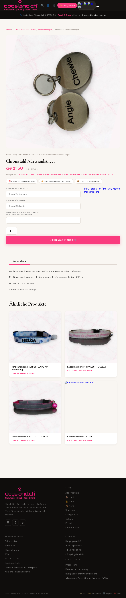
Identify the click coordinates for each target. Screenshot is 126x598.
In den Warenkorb (61, 240)
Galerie (69, 519)
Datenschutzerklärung (76, 569)
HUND (103, 175)
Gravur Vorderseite (17, 188)
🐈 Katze (70, 501)
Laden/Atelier (72, 527)
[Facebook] (15, 523)
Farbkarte (10, 545)
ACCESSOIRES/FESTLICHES (24, 29)
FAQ (7, 554)
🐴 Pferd (69, 505)
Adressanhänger (45, 29)
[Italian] (80, 6)
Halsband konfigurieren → (94, 15)
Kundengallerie (12, 563)
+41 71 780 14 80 (73, 550)
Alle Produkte (72, 492)
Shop (15, 154)
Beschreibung (19, 261)
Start (8, 29)
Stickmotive (11, 541)
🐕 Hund (69, 497)
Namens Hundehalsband (17, 571)
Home (8, 154)
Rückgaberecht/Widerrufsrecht (81, 573)
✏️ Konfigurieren (67, 5)
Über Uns (70, 510)
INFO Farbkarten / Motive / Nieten (102, 188)
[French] (86, 3)
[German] (90, 3)
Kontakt (69, 523)
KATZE (110, 175)
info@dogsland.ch (74, 554)
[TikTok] (23, 523)
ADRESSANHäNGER (52, 175)
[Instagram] (8, 523)
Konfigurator (71, 514)
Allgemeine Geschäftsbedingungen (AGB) (86, 578)
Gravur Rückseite (15, 200)
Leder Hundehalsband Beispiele (21, 567)
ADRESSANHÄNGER (71, 175)
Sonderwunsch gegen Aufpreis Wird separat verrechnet (23, 213)
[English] (81, 3)
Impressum (71, 564)
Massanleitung (91, 191)
